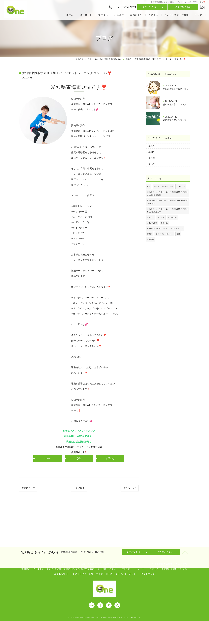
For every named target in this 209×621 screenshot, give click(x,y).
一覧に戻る (79, 487)
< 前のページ (28, 487)
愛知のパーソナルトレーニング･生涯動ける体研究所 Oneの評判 (167, 202)
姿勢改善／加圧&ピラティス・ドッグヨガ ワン (165, 228)
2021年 (151, 152)
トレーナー (172, 217)
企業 (178, 234)
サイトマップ (148, 574)
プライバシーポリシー (164, 234)
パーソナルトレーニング (163, 186)
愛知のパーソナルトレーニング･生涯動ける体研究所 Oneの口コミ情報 (167, 193)
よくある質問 (152, 223)
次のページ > (129, 487)
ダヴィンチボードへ (152, 7)
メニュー (160, 217)
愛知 (148, 186)
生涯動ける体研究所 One (175, 569)
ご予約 (149, 234)
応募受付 (150, 239)
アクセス (164, 223)
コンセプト (181, 186)
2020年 (151, 158)
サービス (150, 217)
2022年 (151, 146)
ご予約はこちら (183, 7)
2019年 (151, 164)
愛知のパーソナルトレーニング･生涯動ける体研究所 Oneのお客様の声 (167, 210)
